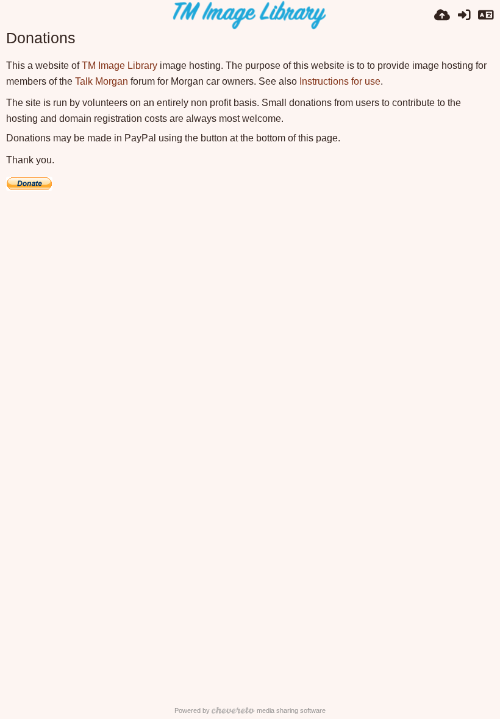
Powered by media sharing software (250, 710)
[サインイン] (464, 15)
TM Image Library (119, 65)
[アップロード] (442, 15)
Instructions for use (339, 81)
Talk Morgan (101, 81)
